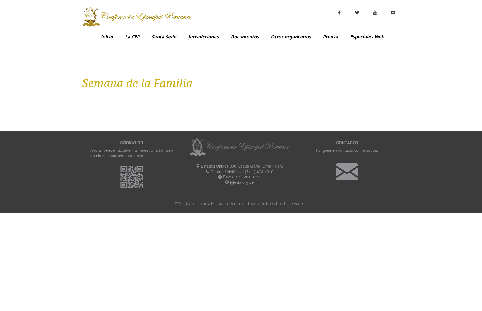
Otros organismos (291, 37)
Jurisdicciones (203, 37)
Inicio (107, 37)
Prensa (330, 37)
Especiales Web (367, 37)
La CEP (132, 37)
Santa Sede (163, 37)
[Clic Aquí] (347, 171)
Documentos (245, 37)
